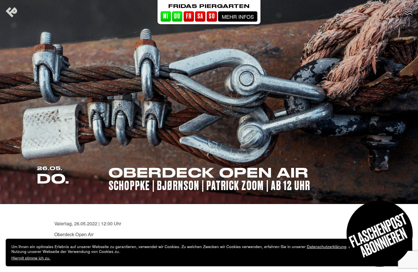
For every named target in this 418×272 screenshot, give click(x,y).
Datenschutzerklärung (326, 246)
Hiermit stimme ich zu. (30, 258)
